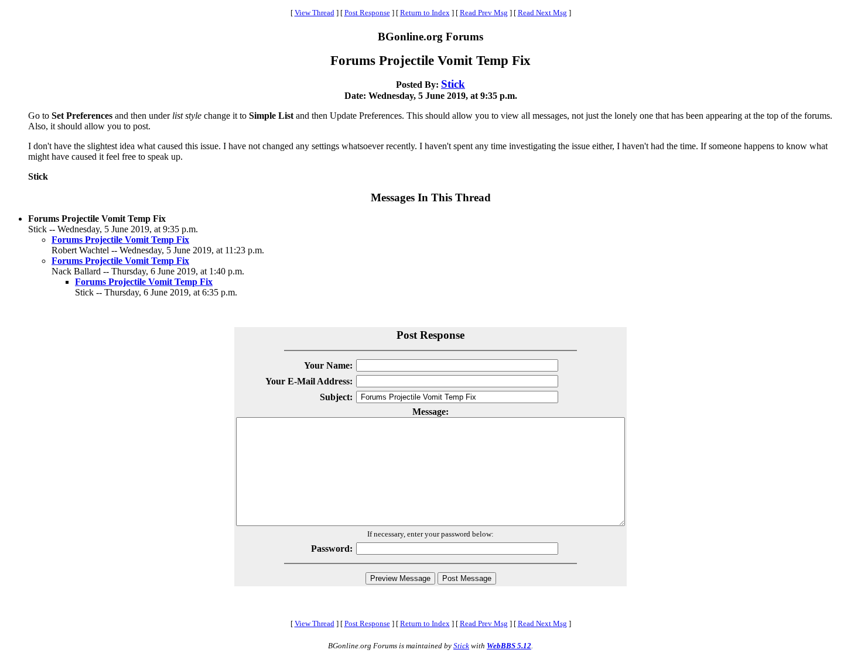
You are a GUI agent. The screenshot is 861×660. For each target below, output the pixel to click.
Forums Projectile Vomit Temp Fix (120, 240)
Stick (453, 84)
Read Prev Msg (484, 12)
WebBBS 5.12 (509, 645)
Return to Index (425, 12)
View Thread (314, 12)
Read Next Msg (542, 12)
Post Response (367, 12)
